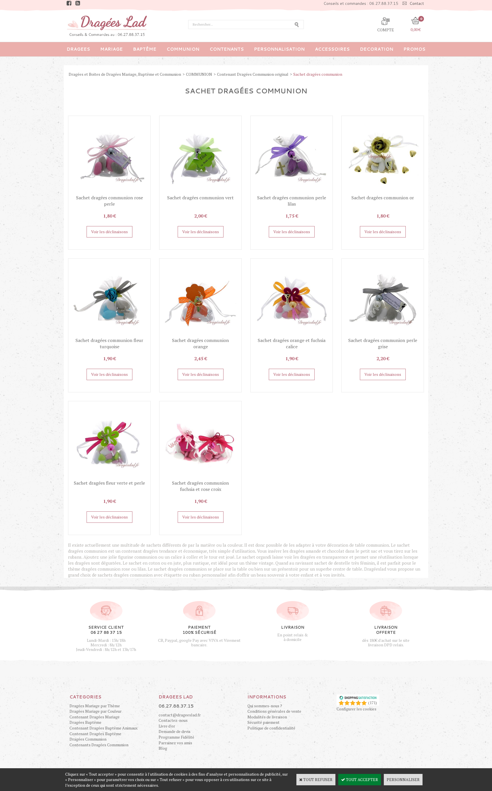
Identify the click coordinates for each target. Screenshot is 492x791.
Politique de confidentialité (271, 728)
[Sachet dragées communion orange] (200, 334)
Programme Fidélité (176, 737)
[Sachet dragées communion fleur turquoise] (109, 334)
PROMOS (414, 49)
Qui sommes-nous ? (264, 705)
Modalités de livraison (267, 717)
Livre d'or (167, 726)
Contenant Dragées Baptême (95, 733)
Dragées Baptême (85, 722)
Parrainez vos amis (175, 742)
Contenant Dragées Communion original (252, 74)
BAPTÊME (144, 49)
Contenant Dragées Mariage (94, 717)
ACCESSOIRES (332, 49)
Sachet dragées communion (317, 74)
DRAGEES (78, 49)
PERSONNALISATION (279, 49)
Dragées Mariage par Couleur (95, 711)
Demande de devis (174, 731)
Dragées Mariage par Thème (94, 705)
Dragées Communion (87, 739)
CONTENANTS (227, 49)
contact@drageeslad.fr (180, 715)
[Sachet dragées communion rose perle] (109, 191)
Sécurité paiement (263, 722)
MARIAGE (111, 49)
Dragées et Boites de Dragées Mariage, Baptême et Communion (125, 74)
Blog (163, 748)
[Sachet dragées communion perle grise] (383, 334)
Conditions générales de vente (274, 711)
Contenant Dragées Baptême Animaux (103, 728)
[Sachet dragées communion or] (383, 191)
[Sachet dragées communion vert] (200, 191)
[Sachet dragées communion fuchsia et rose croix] (200, 476)
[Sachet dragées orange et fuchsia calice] (291, 334)
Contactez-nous (173, 720)
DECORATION (376, 49)
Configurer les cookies (356, 709)
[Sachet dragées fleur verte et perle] (109, 476)
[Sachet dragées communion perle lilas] (291, 191)
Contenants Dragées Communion (98, 744)
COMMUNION (183, 49)
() (372, 702)
